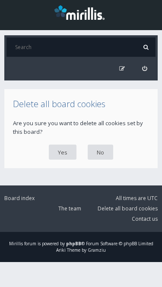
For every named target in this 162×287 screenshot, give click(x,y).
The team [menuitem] (69, 208)
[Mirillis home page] (81, 12)
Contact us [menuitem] (145, 218)
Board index (19, 198)
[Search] (146, 47)
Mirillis (16, 244)
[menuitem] (144, 68)
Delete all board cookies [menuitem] (128, 208)
